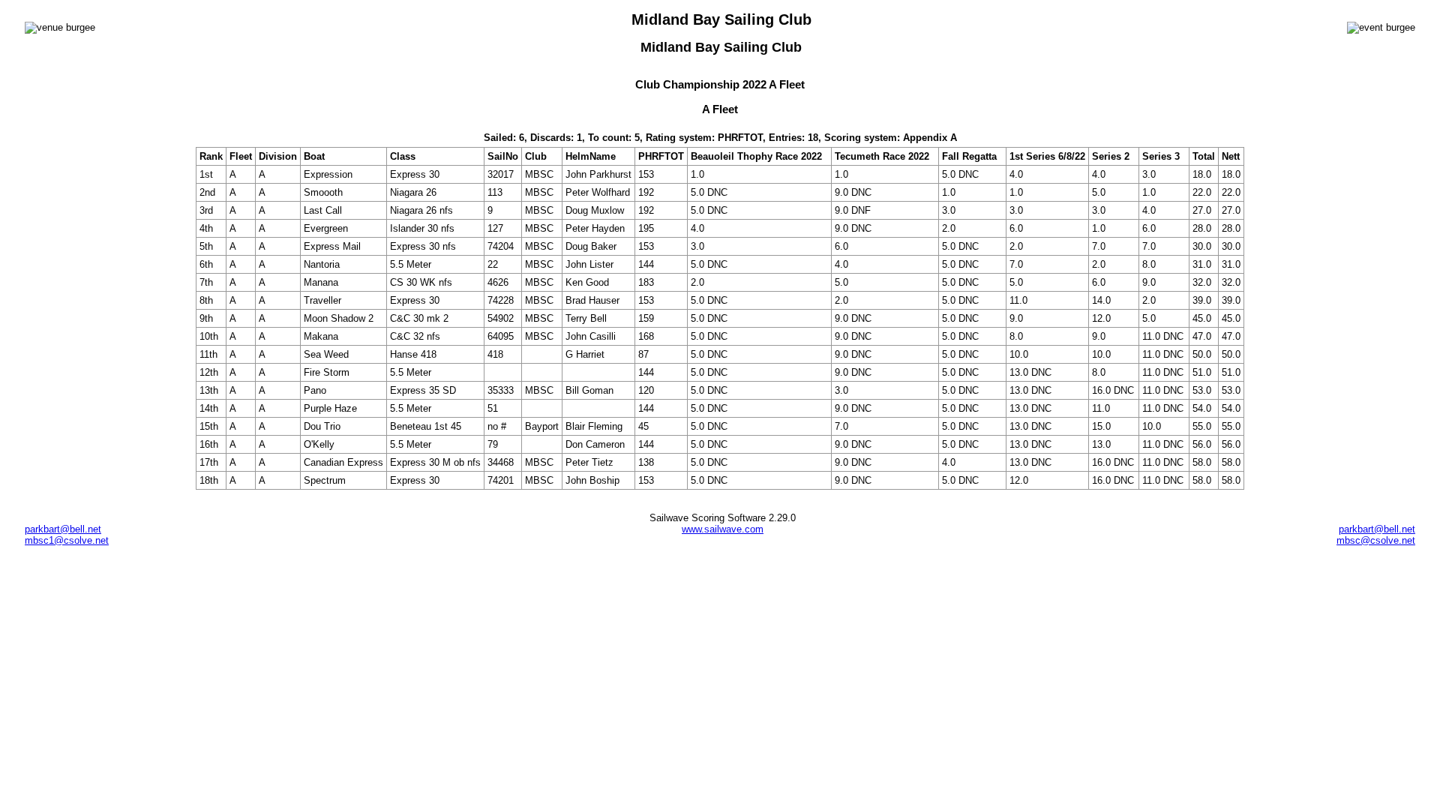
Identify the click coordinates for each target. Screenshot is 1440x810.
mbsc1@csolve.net (67, 540)
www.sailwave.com (723, 529)
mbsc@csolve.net (1375, 540)
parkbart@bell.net (63, 529)
